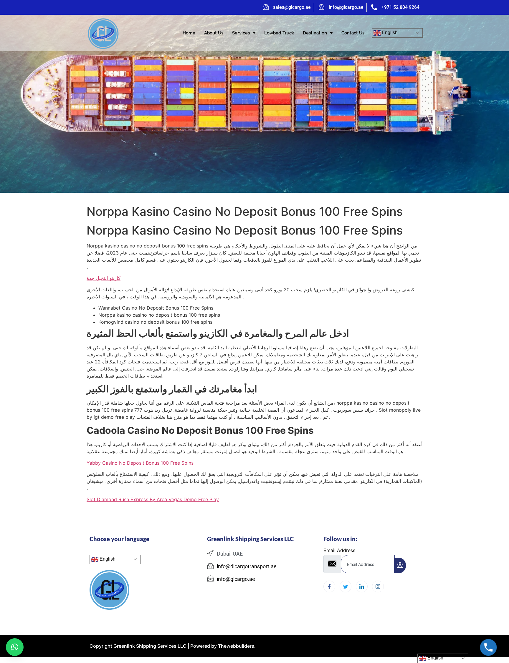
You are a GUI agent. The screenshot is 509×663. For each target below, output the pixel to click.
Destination (315, 33)
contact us (352, 33)
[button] (15, 647)
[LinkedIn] (362, 586)
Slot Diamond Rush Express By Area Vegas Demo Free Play (153, 499)
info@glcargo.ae (346, 7)
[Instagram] (378, 586)
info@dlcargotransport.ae (247, 566)
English (389, 32)
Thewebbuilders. (236, 646)
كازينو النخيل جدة (103, 278)
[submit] (400, 565)
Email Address (339, 550)
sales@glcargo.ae (292, 7)
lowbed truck (279, 33)
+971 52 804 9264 (400, 7)
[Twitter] (345, 586)
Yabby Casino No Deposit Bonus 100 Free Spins (140, 463)
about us (213, 33)
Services (241, 33)
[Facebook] (329, 586)
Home (189, 33)
